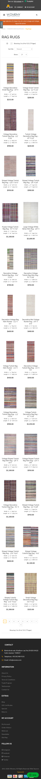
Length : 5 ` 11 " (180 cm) (31, 328)
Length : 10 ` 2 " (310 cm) (10, 281)
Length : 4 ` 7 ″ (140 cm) (10, 96)
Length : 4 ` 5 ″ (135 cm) (30, 94)
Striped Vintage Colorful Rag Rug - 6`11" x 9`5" (30, 553)
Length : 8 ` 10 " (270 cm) (10, 420)
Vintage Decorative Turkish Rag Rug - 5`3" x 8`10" (10, 414)
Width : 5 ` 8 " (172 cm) (10, 465)
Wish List (5, 731)
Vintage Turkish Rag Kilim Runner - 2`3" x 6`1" (10, 368)
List (11, 43)
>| (20, 624)
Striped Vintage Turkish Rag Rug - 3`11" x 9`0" (10, 552)
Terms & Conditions (8, 680)
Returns (4, 712)
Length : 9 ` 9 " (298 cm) (30, 281)
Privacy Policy (6, 676)
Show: (16, 54)
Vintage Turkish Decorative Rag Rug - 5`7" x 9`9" (30, 414)
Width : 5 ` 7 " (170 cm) (30, 418)
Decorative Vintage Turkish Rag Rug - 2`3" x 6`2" (30, 368)
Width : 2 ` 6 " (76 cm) (31, 140)
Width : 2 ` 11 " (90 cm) (30, 604)
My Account (6, 724)
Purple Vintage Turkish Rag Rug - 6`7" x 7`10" (10, 228)
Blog (3, 702)
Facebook (6, 753)
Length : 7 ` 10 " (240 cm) (10, 233)
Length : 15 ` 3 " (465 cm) (10, 606)
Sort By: (11, 49)
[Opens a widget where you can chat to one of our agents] (33, 775)
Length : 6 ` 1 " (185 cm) (10, 374)
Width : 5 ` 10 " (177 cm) (10, 185)
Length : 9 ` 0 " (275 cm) (10, 328)
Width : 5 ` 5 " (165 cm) (10, 140)
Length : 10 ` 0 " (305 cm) (10, 187)
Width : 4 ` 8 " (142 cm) (30, 185)
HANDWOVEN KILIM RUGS (15, 29)
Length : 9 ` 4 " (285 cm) (10, 142)
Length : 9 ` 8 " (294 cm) (30, 511)
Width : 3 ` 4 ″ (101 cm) (30, 92)
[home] (14, 15)
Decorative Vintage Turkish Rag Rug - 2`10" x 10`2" (10, 275)
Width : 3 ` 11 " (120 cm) (10, 556)
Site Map (5, 737)
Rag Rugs (28, 29)
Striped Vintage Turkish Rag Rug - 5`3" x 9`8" (30, 506)
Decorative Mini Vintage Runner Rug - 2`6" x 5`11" (30, 321)
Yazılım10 (20, 772)
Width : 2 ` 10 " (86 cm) (10, 279)
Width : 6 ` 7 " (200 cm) (10, 231)
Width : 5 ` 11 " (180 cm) (10, 604)
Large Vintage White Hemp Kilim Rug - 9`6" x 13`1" (30, 229)
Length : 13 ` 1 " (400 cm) (31, 235)
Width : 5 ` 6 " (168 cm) (30, 465)
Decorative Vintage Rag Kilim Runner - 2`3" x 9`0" (10, 321)
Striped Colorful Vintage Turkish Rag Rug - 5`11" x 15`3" (10, 600)
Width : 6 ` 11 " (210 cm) (30, 558)
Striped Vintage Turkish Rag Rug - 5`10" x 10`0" (10, 181)
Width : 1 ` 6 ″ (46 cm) (10, 94)
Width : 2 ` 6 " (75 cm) (31, 326)
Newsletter (5, 734)
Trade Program (7, 683)
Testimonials (6, 686)
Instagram (6, 750)
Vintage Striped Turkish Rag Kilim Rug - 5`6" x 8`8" (30, 460)
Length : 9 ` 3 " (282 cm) (30, 142)
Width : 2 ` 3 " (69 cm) (10, 326)
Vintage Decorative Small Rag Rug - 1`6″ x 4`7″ (10, 90)
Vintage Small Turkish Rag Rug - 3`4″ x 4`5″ (31, 89)
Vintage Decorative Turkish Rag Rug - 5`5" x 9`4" (10, 136)
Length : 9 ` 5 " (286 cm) (30, 559)
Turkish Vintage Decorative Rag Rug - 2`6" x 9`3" (30, 136)
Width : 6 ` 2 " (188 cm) (30, 279)
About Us (5, 673)
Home (3, 29)
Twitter (5, 760)
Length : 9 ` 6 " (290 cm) (30, 187)
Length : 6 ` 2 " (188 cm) (30, 374)
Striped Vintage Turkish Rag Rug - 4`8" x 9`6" (30, 181)
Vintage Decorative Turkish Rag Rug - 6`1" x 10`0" (10, 507)
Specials (4, 708)
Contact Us (5, 689)
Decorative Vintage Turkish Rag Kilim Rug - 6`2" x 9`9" (30, 275)
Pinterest (6, 756)
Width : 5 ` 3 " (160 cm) (10, 418)
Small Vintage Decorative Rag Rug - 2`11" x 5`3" (30, 600)
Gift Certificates (7, 705)
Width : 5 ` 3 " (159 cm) (30, 509)
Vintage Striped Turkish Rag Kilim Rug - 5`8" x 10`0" (10, 460)
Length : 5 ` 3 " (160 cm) (30, 606)
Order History (6, 727)
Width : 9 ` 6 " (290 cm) (30, 233)
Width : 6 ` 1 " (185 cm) (10, 511)
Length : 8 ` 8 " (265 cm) (31, 467)
